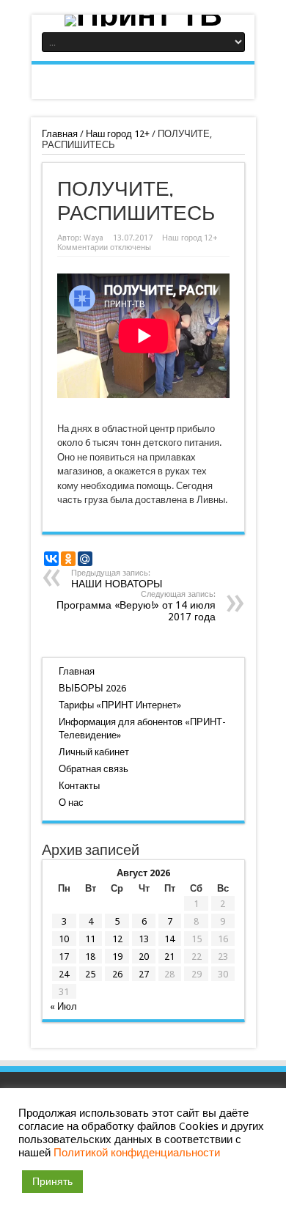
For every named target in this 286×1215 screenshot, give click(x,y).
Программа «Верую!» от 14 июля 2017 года (136, 606)
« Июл (63, 1006)
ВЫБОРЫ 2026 (92, 688)
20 (144, 956)
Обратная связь (93, 768)
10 (64, 938)
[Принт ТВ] (143, 20)
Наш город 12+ (118, 133)
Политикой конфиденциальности (137, 1152)
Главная (60, 133)
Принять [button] (52, 1181)
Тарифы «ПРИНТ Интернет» (120, 705)
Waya (93, 238)
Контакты (79, 785)
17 (64, 956)
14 (169, 938)
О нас (71, 802)
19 (117, 956)
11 (90, 938)
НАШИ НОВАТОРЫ (116, 579)
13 (144, 938)
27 (144, 974)
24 (64, 974)
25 (90, 974)
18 (90, 956)
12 (117, 938)
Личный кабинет (94, 751)
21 (169, 956)
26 (117, 974)
